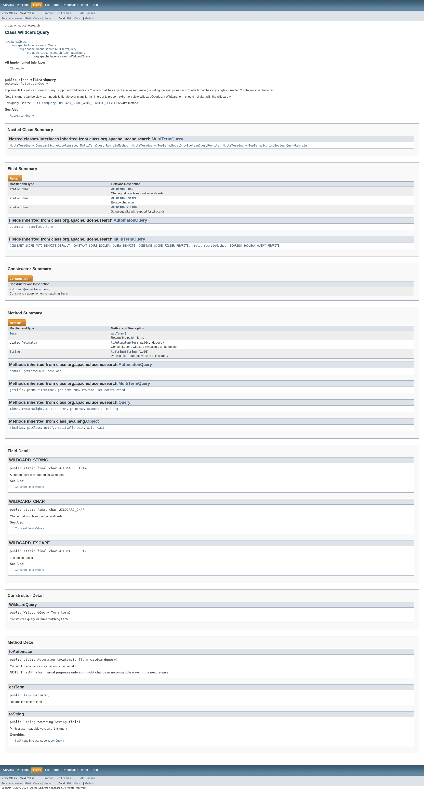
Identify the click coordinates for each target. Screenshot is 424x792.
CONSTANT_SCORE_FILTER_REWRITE (163, 245)
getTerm (117, 333)
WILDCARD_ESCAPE (124, 198)
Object (92, 421)
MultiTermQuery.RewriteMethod (104, 145)
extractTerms (56, 409)
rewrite (88, 390)
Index (85, 5)
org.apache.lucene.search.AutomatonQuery (56, 52)
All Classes (87, 13)
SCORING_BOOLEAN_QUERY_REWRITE (254, 245)
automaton (17, 226)
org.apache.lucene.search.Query (34, 45)
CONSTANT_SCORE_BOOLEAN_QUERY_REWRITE (104, 245)
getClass (34, 428)
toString (118, 351)
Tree (56, 5)
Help (95, 5)
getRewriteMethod (40, 390)
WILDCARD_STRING (124, 207)
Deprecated (70, 5)
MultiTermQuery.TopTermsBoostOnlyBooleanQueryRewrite (175, 145)
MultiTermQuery (167, 139)
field (196, 245)
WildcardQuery (21, 289)
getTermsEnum (34, 371)
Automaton (29, 342)
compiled (35, 226)
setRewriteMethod (111, 390)
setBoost (94, 409)
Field (28, 18)
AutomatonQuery (34, 83)
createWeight (32, 409)
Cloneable (17, 68)
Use (48, 5)
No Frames (63, 13)
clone (14, 409)
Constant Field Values (29, 487)
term (49, 226)
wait (80, 428)
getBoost (77, 409)
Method (47, 18)
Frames (48, 13)
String (15, 351)
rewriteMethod (215, 245)
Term (37, 289)
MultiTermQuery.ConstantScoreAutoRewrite (43, 145)
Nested (18, 18)
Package (23, 5)
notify (49, 428)
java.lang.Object (15, 41)
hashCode (54, 371)
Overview (7, 5)
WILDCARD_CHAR (122, 189)
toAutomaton (120, 342)
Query (124, 402)
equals (15, 371)
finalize (17, 428)
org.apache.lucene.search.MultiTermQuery (48, 49)
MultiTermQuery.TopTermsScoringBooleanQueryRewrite (265, 145)
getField (17, 390)
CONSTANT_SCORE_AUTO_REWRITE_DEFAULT (40, 245)
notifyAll (65, 428)
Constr (37, 18)
